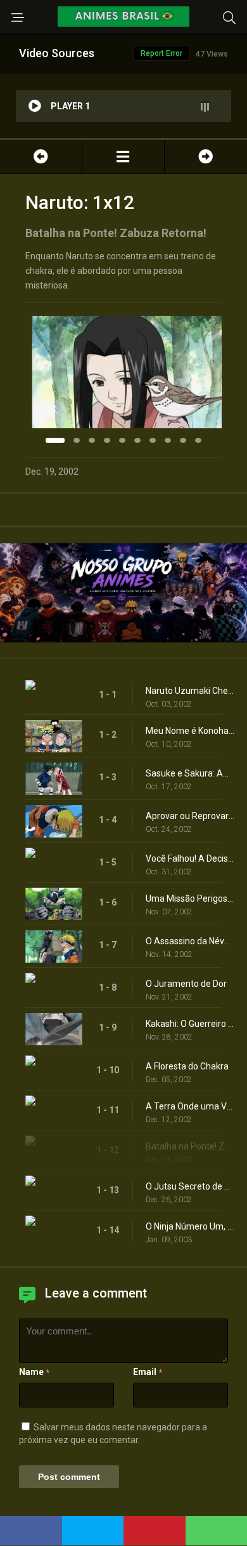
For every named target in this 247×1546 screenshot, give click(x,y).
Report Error (161, 53)
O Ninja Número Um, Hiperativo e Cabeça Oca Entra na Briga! (190, 1226)
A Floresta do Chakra (187, 1066)
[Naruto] (123, 156)
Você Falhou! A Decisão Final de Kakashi (190, 858)
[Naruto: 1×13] (206, 156)
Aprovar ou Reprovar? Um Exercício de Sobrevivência (190, 816)
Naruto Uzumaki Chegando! (190, 691)
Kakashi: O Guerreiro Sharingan (190, 1024)
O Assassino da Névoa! (190, 941)
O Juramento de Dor (186, 984)
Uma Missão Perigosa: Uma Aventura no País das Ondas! (190, 898)
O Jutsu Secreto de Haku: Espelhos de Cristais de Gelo (190, 1186)
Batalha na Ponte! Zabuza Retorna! (190, 1146)
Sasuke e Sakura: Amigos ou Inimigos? (190, 773)
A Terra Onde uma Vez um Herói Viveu (190, 1106)
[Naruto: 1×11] (41, 156)
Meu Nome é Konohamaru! (190, 731)
